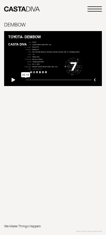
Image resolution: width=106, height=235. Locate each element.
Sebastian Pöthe (95, 231)
